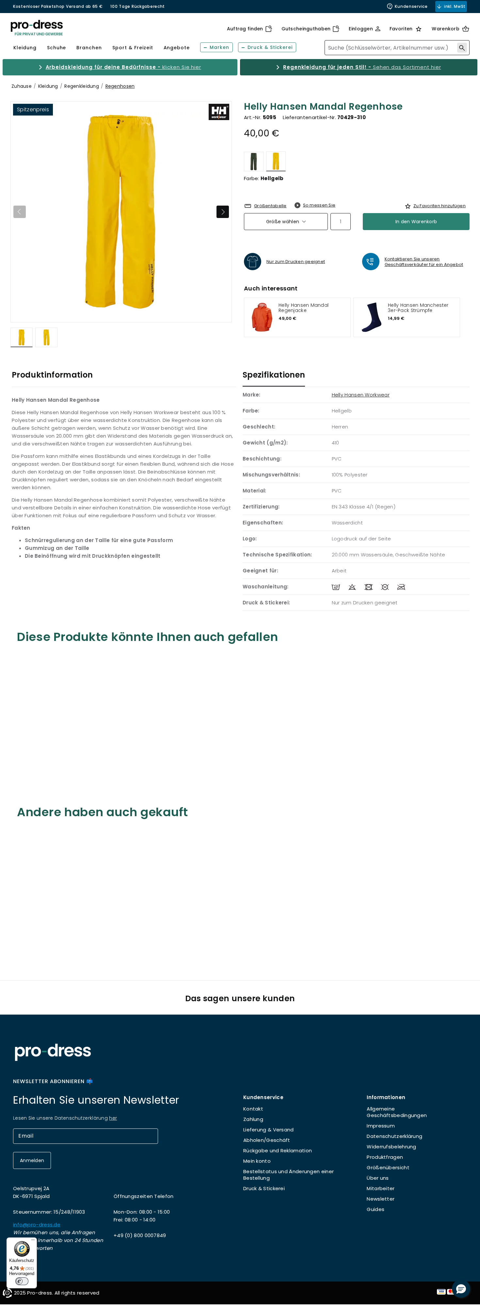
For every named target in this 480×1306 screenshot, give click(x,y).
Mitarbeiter (380, 1188)
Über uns (378, 1177)
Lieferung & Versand (268, 1129)
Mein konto (257, 1161)
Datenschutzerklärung (394, 1136)
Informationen (386, 1097)
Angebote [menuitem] (177, 47)
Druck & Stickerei (264, 1188)
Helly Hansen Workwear (361, 394)
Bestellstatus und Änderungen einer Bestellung (288, 1174)
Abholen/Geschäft (266, 1140)
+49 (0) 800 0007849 (140, 1235)
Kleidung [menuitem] (25, 47)
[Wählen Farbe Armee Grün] (254, 161)
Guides (375, 1209)
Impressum (381, 1125)
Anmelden (32, 1160)
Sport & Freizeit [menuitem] (132, 47)
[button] (461, 1289)
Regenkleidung (81, 86)
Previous (19, 211)
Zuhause (21, 86)
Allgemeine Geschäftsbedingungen (397, 1112)
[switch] (21, 1281)
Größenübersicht (388, 1167)
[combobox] (397, 47)
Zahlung (253, 1119)
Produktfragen (385, 1157)
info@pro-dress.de (36, 1224)
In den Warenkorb (416, 221)
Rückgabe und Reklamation (277, 1150)
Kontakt (253, 1108)
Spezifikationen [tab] (274, 374)
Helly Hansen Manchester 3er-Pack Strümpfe (418, 308)
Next (223, 211)
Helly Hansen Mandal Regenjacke (303, 308)
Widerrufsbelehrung (391, 1146)
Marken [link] (219, 47)
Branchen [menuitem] (89, 47)
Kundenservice (411, 6)
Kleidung (48, 86)
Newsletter (380, 1198)
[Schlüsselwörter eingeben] (462, 48)
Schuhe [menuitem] (56, 47)
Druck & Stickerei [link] (270, 47)
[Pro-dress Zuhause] (36, 28)
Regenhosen (120, 86)
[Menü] (33, 1241)
